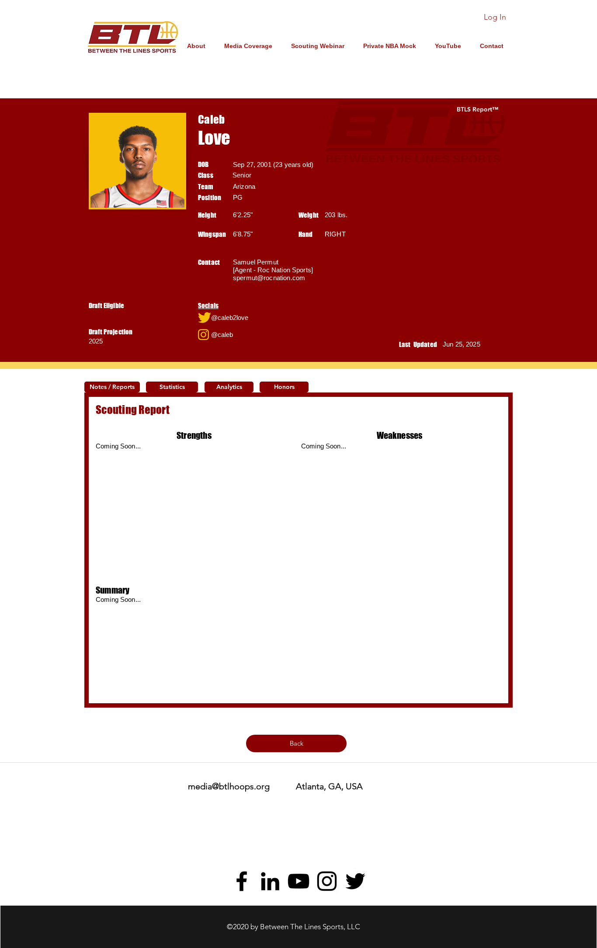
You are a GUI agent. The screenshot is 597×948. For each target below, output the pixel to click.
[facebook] (242, 881)
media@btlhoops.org (229, 786)
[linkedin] (270, 881)
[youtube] (298, 881)
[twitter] (355, 881)
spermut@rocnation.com (269, 277)
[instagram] (327, 881)
